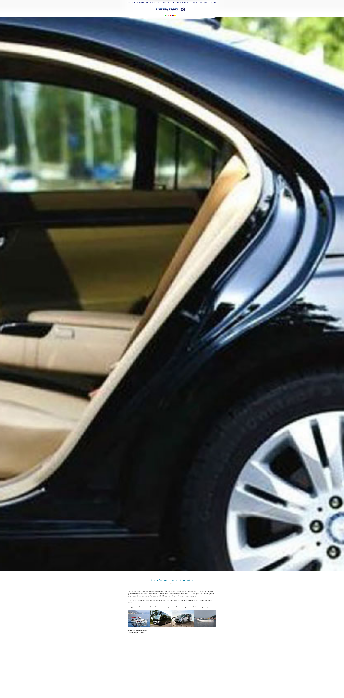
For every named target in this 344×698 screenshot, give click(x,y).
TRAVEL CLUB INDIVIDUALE (164, 2)
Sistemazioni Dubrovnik (137, 2)
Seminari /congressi (185, 2)
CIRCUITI (154, 2)
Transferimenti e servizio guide (207, 2)
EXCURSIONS (148, 2)
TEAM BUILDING (175, 2)
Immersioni (195, 2)
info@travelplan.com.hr (136, 633)
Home (128, 2)
